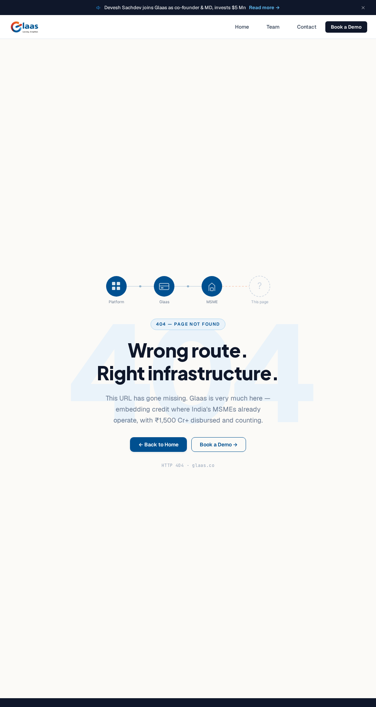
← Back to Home (158, 444)
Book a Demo (346, 27)
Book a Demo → (219, 444)
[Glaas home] (24, 26)
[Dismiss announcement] (363, 8)
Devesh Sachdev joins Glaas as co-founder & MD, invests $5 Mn (192, 7)
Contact (307, 26)
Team (273, 26)
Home (242, 26)
